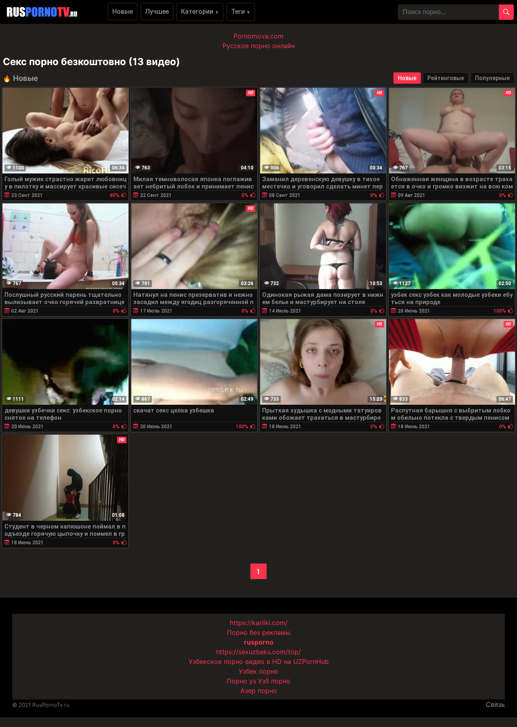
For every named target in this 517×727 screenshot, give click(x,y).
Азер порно (258, 691)
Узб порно (274, 681)
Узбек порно (258, 671)
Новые (122, 11)
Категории (200, 11)
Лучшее (157, 11)
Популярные (492, 78)
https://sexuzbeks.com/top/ (258, 652)
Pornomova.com (258, 36)
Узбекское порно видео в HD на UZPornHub (259, 661)
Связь (495, 704)
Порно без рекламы (258, 632)
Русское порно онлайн (259, 46)
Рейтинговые (445, 78)
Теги (240, 11)
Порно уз (241, 681)
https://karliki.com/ (259, 623)
